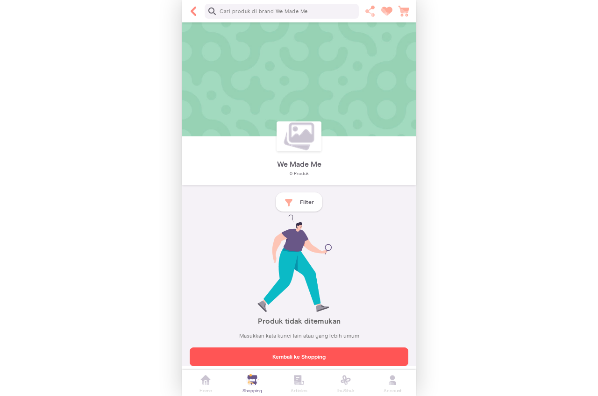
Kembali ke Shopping (299, 357)
